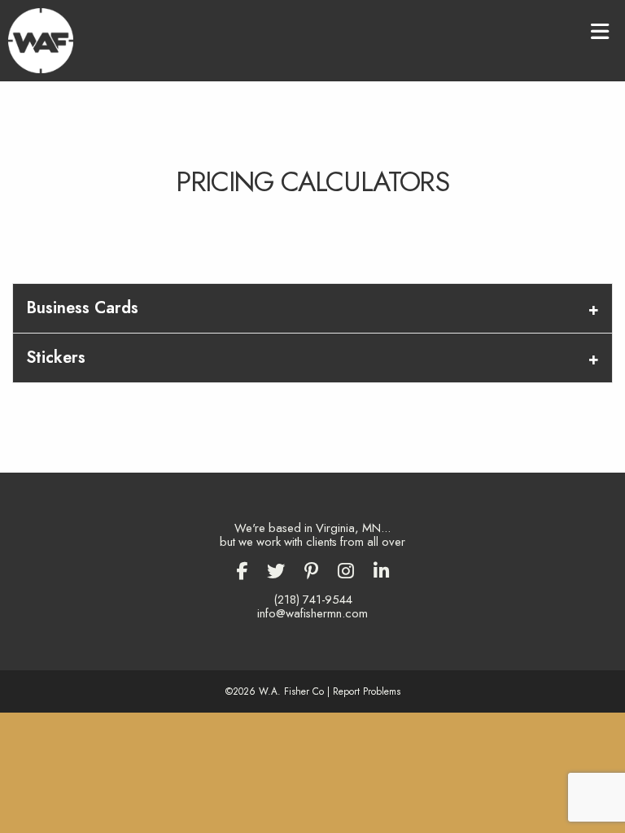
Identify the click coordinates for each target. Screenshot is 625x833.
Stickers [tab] (55, 357)
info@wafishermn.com (312, 613)
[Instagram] (346, 571)
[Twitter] (276, 571)
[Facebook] (241, 571)
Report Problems (366, 691)
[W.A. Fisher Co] (40, 39)
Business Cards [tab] (82, 308)
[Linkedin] (382, 571)
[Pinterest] (311, 571)
